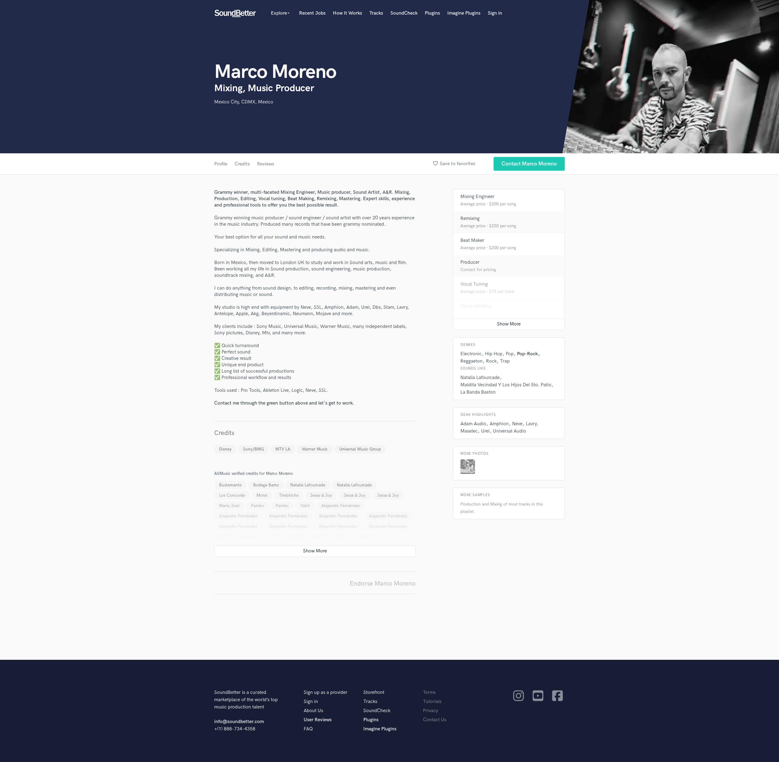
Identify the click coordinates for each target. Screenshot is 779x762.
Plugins (432, 13)
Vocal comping (475, 306)
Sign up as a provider (326, 692)
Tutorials (432, 702)
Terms (429, 692)
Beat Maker (472, 240)
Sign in (495, 13)
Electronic (471, 354)
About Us (313, 711)
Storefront (373, 692)
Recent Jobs (312, 13)
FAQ (308, 729)
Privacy (430, 711)
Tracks (376, 13)
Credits (242, 164)
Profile (220, 164)
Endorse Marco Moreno (383, 583)
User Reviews (318, 720)
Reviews (265, 164)
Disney (225, 449)
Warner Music (315, 449)
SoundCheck (403, 13)
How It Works (347, 13)
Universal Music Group (360, 449)
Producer (470, 262)
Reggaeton (471, 361)
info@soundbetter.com (239, 722)
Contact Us (434, 720)
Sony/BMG (253, 449)
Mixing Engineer (477, 197)
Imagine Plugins (463, 13)
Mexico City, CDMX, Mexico (243, 102)
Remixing (470, 218)
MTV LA (282, 449)
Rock (491, 361)
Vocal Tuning (474, 284)
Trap (505, 361)
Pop (510, 354)
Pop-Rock (527, 354)
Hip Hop (493, 354)
